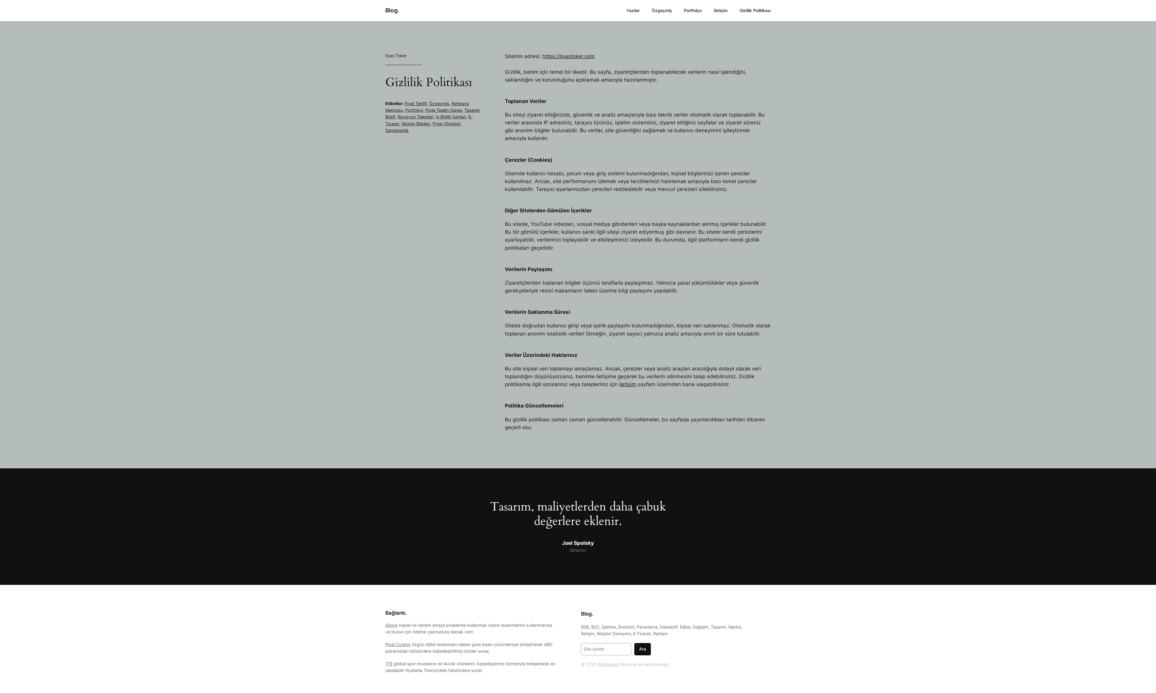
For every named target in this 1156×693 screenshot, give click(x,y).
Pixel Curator (398, 644)
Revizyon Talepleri (416, 116)
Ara (642, 648)
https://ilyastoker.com (568, 56)
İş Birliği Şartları (451, 116)
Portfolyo (414, 110)
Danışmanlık (397, 130)
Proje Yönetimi (446, 123)
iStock (391, 625)
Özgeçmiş (439, 103)
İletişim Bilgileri (416, 123)
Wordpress (608, 664)
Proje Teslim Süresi (443, 110)
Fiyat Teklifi (416, 103)
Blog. (392, 10)
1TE (389, 663)
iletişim (627, 384)
